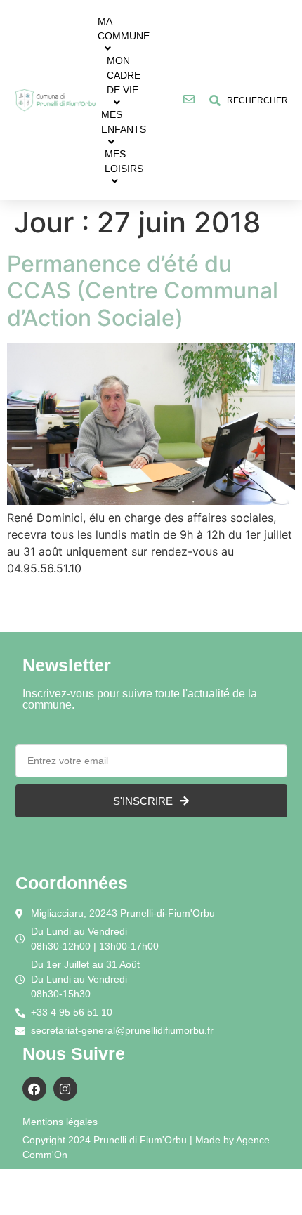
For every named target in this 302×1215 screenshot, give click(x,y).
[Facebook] (34, 1089)
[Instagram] (65, 1089)
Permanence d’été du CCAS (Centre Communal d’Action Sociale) (142, 290)
